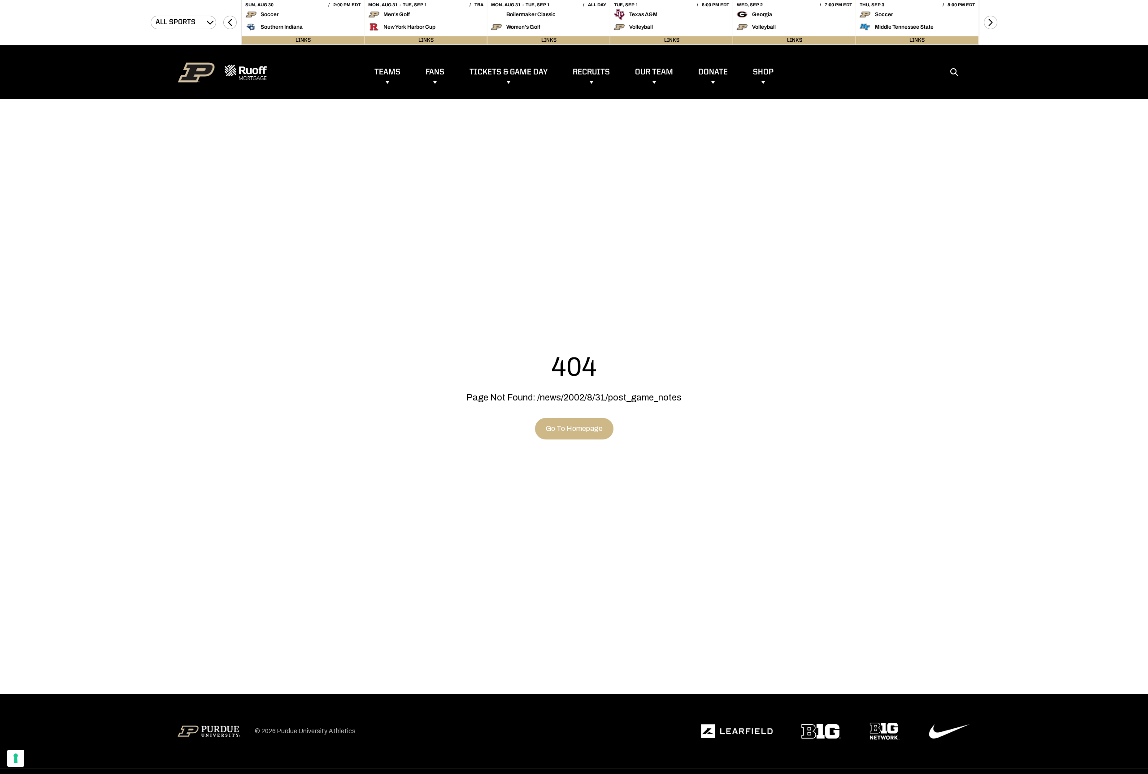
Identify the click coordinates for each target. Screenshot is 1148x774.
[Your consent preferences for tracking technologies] (15, 758)
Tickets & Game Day (509, 72)
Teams (387, 72)
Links (303, 40)
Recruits (591, 72)
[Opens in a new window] (737, 731)
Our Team (654, 72)
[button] (230, 22)
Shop (763, 72)
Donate (713, 72)
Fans (435, 72)
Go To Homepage (574, 428)
